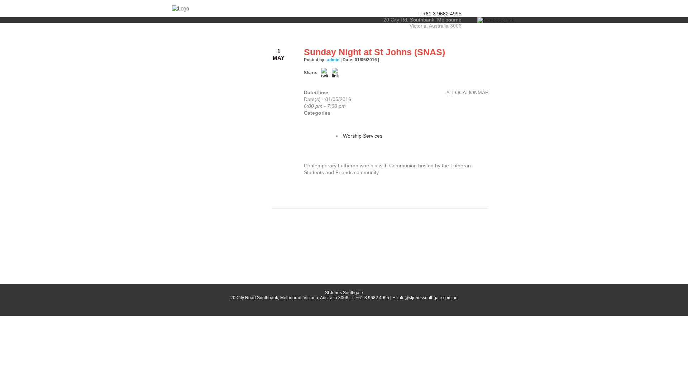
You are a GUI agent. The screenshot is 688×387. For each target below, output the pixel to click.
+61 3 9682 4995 (442, 13)
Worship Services (362, 136)
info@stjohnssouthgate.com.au (427, 297)
